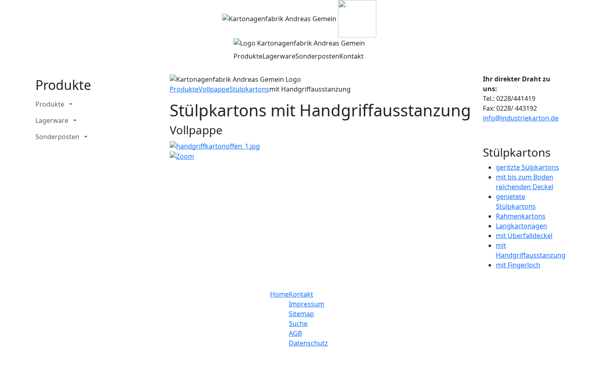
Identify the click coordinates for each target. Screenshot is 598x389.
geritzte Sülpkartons (527, 167)
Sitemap (301, 313)
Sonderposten (317, 56)
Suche (298, 323)
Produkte (248, 56)
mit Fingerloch (518, 264)
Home (279, 294)
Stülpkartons (249, 89)
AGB (295, 333)
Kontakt (351, 56)
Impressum (306, 303)
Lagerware (278, 56)
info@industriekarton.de (521, 118)
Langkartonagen (521, 225)
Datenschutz (308, 343)
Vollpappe (214, 89)
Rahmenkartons (521, 216)
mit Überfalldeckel (524, 235)
